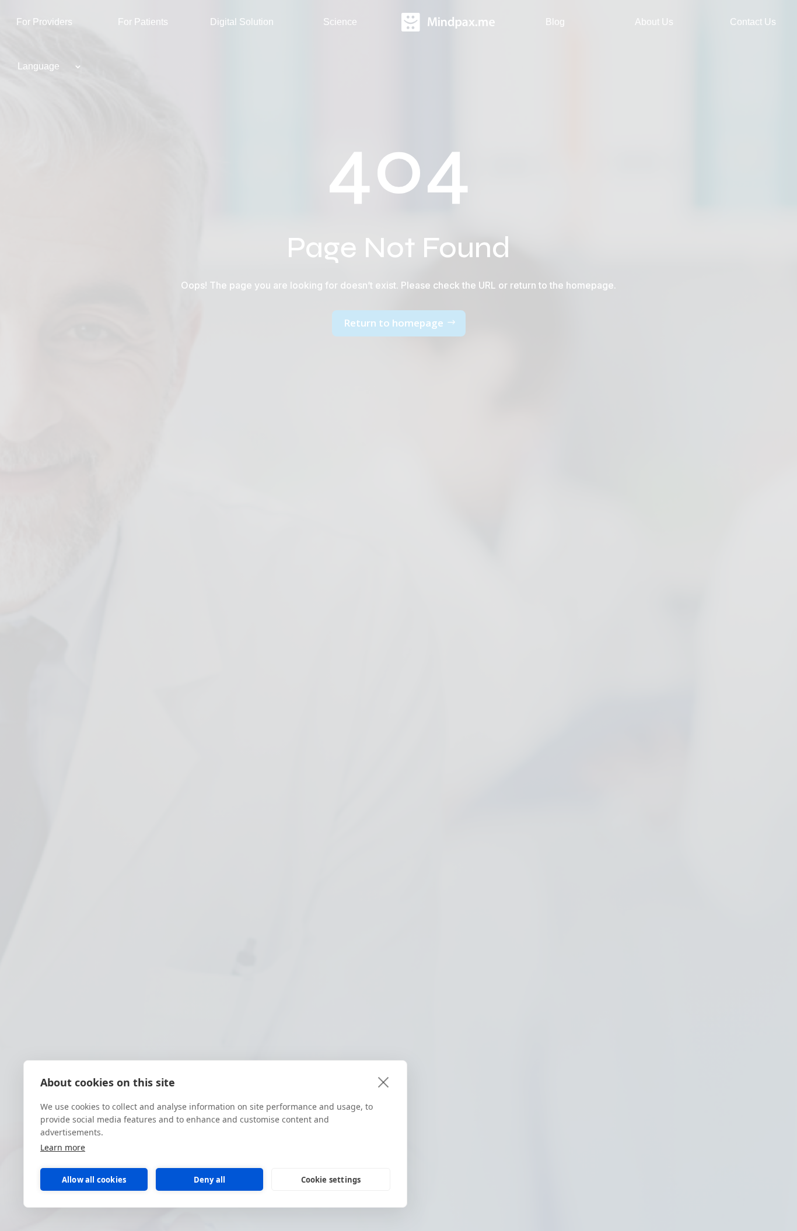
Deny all (210, 1179)
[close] (384, 1081)
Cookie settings (331, 1179)
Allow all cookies (94, 1179)
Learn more (62, 1147)
